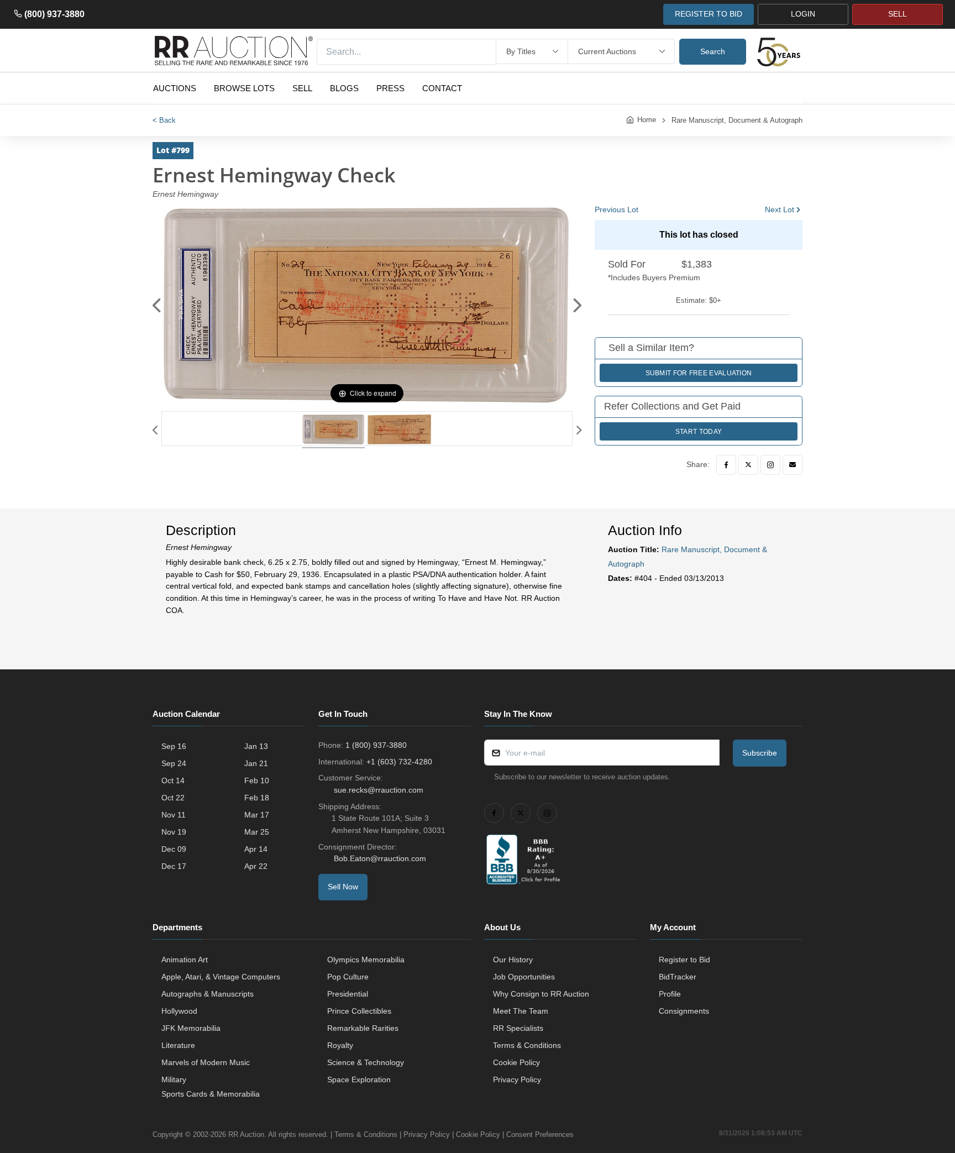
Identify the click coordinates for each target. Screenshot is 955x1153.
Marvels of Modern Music (205, 1062)
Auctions (174, 88)
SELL (897, 13)
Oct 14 (173, 780)
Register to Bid (684, 959)
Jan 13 (256, 746)
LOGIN (803, 13)
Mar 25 (256, 831)
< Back (164, 120)
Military (173, 1079)
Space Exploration (359, 1079)
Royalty (340, 1045)
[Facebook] (726, 465)
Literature (178, 1045)
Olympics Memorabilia (366, 959)
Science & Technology (365, 1062)
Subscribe (759, 752)
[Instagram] (770, 465)
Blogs (344, 88)
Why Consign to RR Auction (541, 993)
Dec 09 (173, 849)
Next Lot (779, 209)
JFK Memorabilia (191, 1028)
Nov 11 (173, 814)
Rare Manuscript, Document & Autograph (736, 120)
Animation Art (184, 959)
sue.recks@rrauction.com (378, 789)
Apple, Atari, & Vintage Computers (220, 976)
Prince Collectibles (359, 1011)
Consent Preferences (540, 1134)
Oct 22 (173, 797)
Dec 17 (173, 866)
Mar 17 (256, 814)
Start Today (698, 432)
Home (646, 120)
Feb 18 (256, 797)
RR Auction (246, 1134)
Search (712, 51)
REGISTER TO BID (708, 13)
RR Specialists (518, 1028)
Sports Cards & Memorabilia (210, 1093)
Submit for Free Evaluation (699, 373)
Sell (302, 88)
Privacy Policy (517, 1079)
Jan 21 (256, 763)
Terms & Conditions (527, 1045)
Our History (513, 959)
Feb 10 (256, 780)
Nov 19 (173, 831)
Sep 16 (173, 746)
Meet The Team (520, 1011)
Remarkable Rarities (362, 1028)
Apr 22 (255, 866)
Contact (442, 88)
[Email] (792, 465)
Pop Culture (348, 976)
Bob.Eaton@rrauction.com (380, 858)
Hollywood (179, 1011)
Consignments (684, 1011)
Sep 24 (173, 763)
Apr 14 (255, 849)
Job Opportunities (524, 976)
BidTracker (677, 976)
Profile (670, 993)
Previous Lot (616, 209)
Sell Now (343, 886)
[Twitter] (748, 465)
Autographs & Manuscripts (207, 993)
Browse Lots (244, 88)
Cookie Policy (516, 1062)
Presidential (347, 993)
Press (390, 88)
